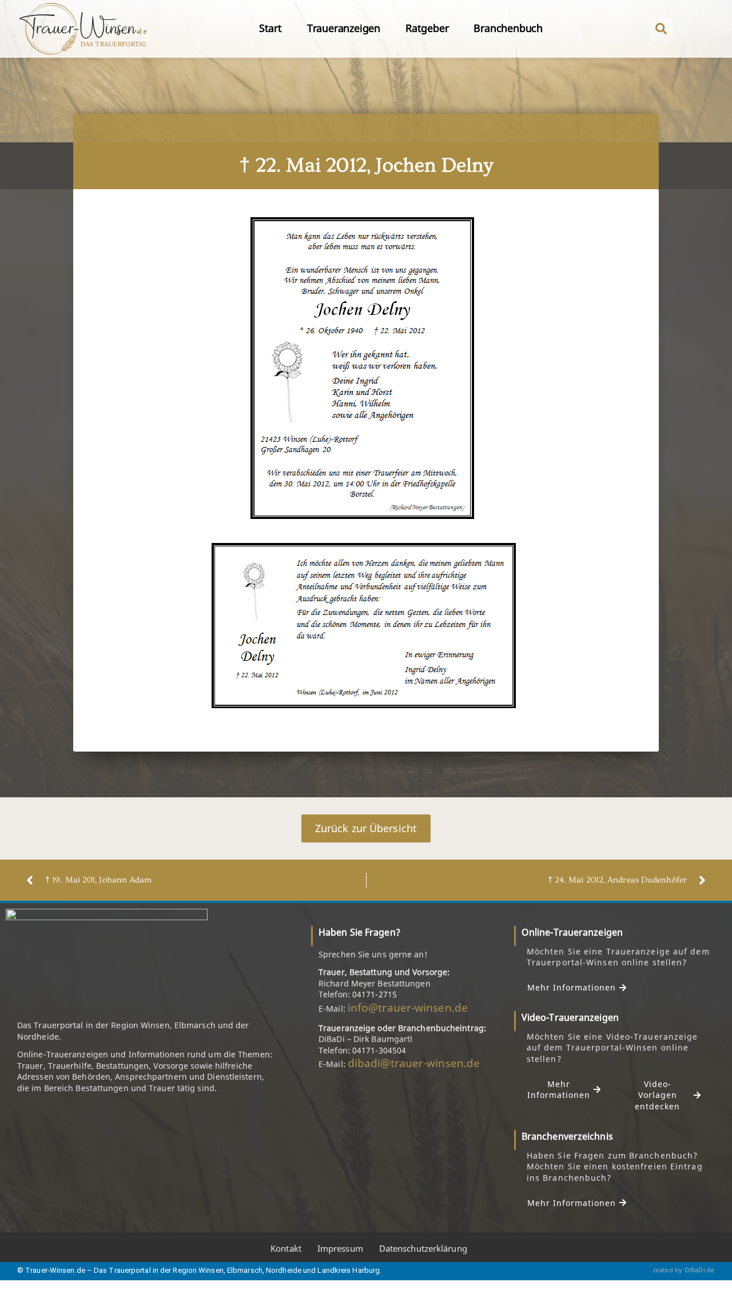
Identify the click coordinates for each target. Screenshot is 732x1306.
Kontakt (285, 1248)
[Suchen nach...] (661, 29)
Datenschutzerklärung (423, 1248)
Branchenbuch (508, 28)
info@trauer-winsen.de (408, 1007)
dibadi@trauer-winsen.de (414, 1063)
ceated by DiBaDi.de (684, 1269)
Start (270, 28)
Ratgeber (426, 28)
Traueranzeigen (343, 28)
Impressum (340, 1248)
